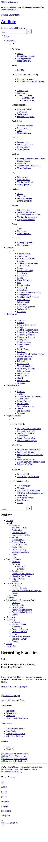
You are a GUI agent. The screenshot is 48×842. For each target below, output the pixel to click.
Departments (11, 314)
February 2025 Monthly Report (14, 686)
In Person (21, 566)
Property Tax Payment (15, 733)
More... (20, 502)
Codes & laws (23, 266)
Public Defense (23, 371)
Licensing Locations (20, 552)
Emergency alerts (24, 109)
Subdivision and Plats (26, 433)
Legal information (24, 163)
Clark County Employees (17, 718)
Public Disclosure (19, 544)
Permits (20, 53)
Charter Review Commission (29, 396)
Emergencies (22, 128)
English (4, 792)
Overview (16, 525)
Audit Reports (18, 605)
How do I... (11, 41)
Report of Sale (18, 547)
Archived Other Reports (22, 612)
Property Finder (23, 474)
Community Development (28, 332)
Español (4, 806)
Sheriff (20, 378)
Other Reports (18, 607)
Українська (6, 811)
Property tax (22, 177)
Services (9, 247)
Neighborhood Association (28, 166)
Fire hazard (22, 231)
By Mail (20, 569)
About (9, 643)
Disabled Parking (19, 532)
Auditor (8, 21)
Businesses (11, 713)
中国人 (4, 787)
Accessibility (16, 772)
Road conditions (24, 147)
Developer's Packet (25, 498)
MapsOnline (11, 731)
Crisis (19, 130)
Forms (14, 634)
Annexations (22, 436)
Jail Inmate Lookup (14, 736)
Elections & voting (25, 270)
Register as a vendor (25, 79)
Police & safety (23, 302)
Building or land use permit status (31, 158)
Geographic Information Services (31, 354)
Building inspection (25, 243)
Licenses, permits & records (28, 292)
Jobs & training (23, 285)
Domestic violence (25, 126)
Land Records (23, 500)
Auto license (22, 256)
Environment (22, 275)
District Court (28, 98)
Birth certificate (23, 179)
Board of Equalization (26, 325)
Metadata (21, 488)
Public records (23, 210)
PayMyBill (11, 646)
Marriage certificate (25, 182)
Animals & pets (23, 254)
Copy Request (18, 578)
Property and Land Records (28, 450)
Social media (22, 114)
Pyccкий (5, 802)
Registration (17, 530)
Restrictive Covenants (21, 636)
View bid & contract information (30, 81)
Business (21, 261)
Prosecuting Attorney (26, 368)
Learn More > (12, 10)
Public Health (23, 373)
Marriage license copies (27, 217)
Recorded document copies (28, 215)
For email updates (24, 198)
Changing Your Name (21, 576)
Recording (21, 304)
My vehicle (22, 196)
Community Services (26, 337)
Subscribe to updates (25, 116)
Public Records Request (27, 440)
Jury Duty (21, 70)
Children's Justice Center (27, 263)
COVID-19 (22, 112)
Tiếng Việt (5, 815)
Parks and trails (23, 299)
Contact (15, 554)
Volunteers (21, 311)
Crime (19, 229)
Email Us (10, 749)
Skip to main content (9, 2)
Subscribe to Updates (15, 729)
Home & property (24, 280)
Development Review (26, 459)
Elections (21, 351)
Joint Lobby (22, 287)
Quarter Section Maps (26, 438)
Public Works (22, 376)
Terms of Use (36, 767)
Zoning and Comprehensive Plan (31, 462)
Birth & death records (26, 258)
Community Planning (26, 335)
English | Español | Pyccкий (13, 28)
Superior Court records (26, 212)
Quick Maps (22, 495)
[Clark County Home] (10, 15)
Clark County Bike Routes (28, 476)
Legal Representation (26, 219)
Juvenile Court (23, 363)
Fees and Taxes (18, 542)
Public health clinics (25, 144)
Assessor (21, 320)
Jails (19, 282)
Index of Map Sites (25, 464)
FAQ (14, 557)
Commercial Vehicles (21, 535)
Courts (20, 268)
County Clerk (23, 339)
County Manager (24, 344)
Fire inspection (23, 245)
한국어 (4, 797)
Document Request (20, 629)
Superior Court (28, 100)
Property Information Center (29, 428)
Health (20, 278)
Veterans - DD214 (19, 639)
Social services (23, 309)
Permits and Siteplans (26, 452)
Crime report (22, 90)
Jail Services (22, 361)
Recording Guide (19, 624)
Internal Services (24, 359)
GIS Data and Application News (30, 493)
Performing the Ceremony (23, 573)
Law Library (22, 290)
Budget (20, 327)
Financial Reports (19, 588)
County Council (24, 342)
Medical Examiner (25, 366)
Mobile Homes (18, 540)
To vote (20, 193)
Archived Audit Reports (22, 610)
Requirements (17, 571)
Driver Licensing (19, 549)
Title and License (19, 528)
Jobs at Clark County (26, 56)
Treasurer (21, 383)
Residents (10, 711)
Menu (6, 36)
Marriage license (24, 58)
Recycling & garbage (26, 307)
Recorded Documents (26, 431)
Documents (11, 617)
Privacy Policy (7, 769)
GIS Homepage (23, 485)
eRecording (16, 627)
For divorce (22, 93)
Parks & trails (22, 142)
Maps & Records (13, 415)
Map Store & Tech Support (28, 490)
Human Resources (25, 356)
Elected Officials (13, 385)
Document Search (19, 631)
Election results (23, 161)
